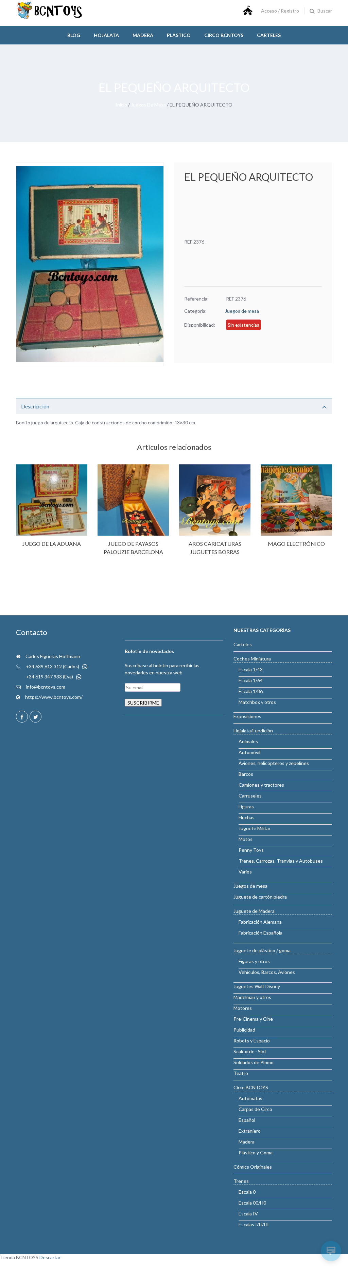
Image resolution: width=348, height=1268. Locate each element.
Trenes (241, 1181)
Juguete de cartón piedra (260, 897)
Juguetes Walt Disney (256, 986)
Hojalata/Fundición (253, 730)
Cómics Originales (252, 1167)
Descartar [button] (49, 1257)
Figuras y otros (254, 961)
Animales (248, 741)
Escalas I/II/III (254, 1224)
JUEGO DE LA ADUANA (51, 543)
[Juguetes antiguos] (50, 17)
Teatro (240, 1073)
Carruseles (250, 796)
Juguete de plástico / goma (262, 950)
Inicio (121, 105)
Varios (245, 872)
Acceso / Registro (280, 11)
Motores (242, 1008)
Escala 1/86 (251, 691)
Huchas (247, 817)
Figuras (246, 806)
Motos (246, 839)
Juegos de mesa (148, 105)
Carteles (269, 35)
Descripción (35, 406)
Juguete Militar (255, 828)
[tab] (174, 406)
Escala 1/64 (251, 680)
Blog (73, 35)
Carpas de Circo (255, 1109)
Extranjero (250, 1131)
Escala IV (248, 1213)
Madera (143, 35)
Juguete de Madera (254, 911)
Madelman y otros (252, 997)
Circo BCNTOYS (250, 1087)
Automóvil (249, 752)
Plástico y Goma (256, 1152)
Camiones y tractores (261, 785)
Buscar (324, 11)
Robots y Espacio (251, 1040)
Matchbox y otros (257, 702)
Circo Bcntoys (223, 35)
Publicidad (244, 1030)
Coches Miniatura (252, 658)
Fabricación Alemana (260, 922)
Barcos (246, 774)
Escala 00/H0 (252, 1203)
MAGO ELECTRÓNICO (296, 543)
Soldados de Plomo (253, 1062)
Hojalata (106, 35)
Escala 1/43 (251, 669)
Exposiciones (247, 716)
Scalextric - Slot (249, 1051)
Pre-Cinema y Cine (253, 1019)
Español (247, 1120)
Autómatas (250, 1098)
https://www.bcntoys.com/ (54, 697)
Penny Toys (251, 850)
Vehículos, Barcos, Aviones (267, 972)
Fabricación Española (260, 933)
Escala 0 (247, 1192)
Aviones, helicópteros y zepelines (274, 763)
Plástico (179, 35)
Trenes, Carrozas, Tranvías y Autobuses (281, 861)
